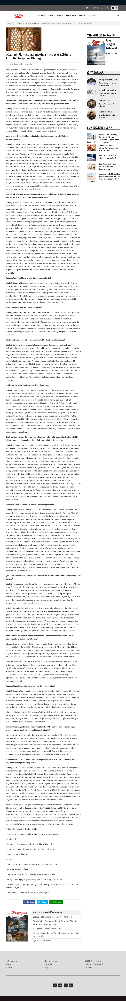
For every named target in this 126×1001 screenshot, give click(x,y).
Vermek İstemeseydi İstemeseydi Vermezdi (52, 917)
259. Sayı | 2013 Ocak (32, 23)
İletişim (9, 967)
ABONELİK (92, 15)
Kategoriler (71, 15)
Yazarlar (59, 15)
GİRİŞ (87, 8)
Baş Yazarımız (51, 961)
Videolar (82, 15)
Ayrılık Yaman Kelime (42, 940)
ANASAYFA (41, 15)
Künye (8, 964)
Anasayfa (11, 23)
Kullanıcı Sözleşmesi (94, 964)
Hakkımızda (11, 961)
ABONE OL (105, 8)
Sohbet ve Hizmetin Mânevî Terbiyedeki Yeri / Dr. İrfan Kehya (109, 148)
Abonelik (88, 967)
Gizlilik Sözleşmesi (93, 961)
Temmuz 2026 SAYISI (101, 35)
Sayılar (50, 15)
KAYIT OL (96, 8)
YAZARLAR (96, 72)
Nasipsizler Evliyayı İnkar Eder (47, 929)
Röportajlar (28, 64)
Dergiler (19, 23)
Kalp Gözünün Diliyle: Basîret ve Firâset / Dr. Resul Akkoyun (108, 166)
